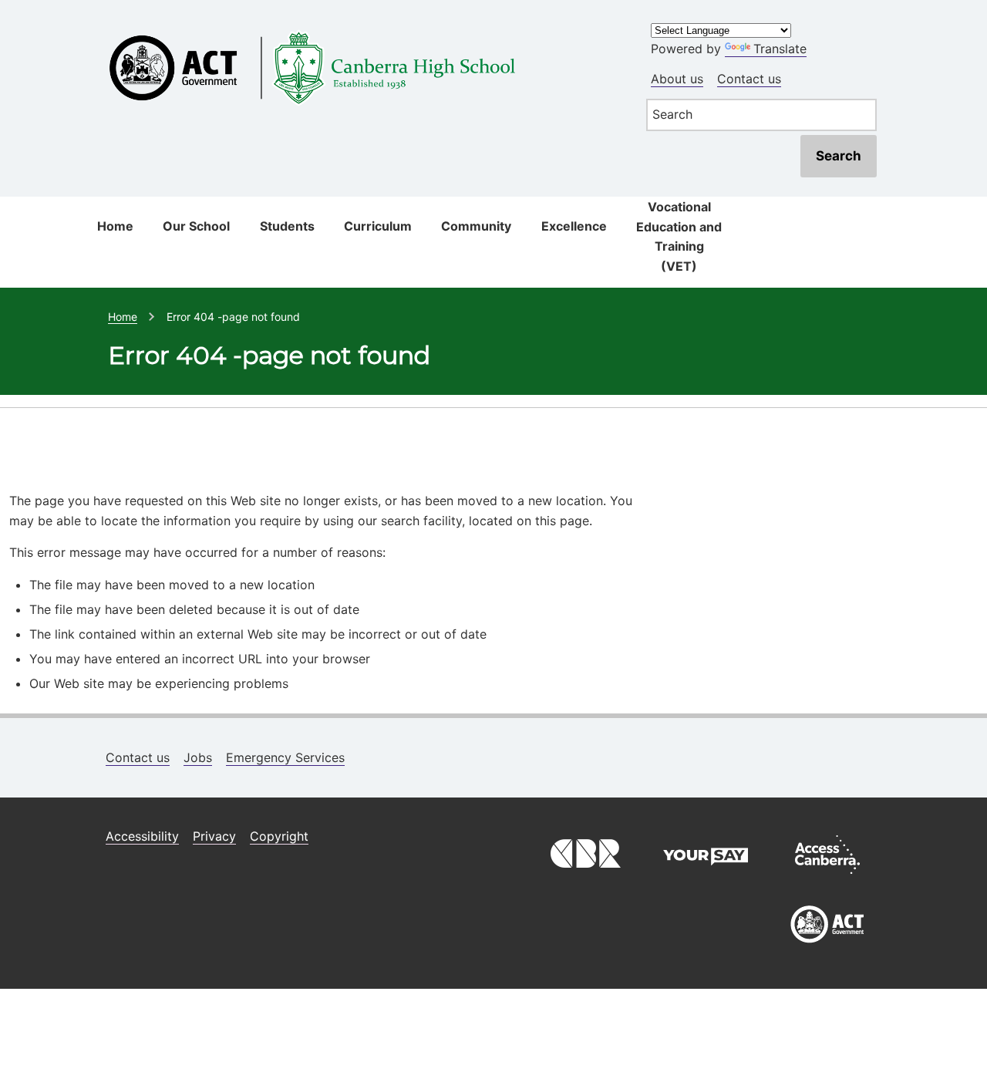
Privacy (214, 836)
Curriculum (378, 226)
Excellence (574, 226)
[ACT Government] (827, 948)
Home (115, 226)
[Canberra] (584, 877)
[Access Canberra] (827, 877)
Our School (196, 226)
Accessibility (142, 836)
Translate (780, 48)
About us (677, 78)
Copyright (279, 836)
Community (476, 226)
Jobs (198, 757)
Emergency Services (285, 757)
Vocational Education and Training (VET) (679, 236)
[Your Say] (706, 877)
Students (287, 226)
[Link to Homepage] (359, 25)
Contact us (749, 78)
